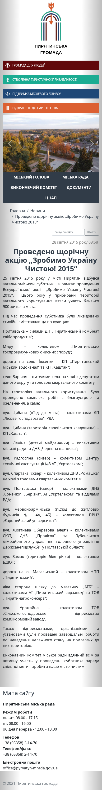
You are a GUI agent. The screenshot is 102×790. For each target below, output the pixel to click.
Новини (37, 210)
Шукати (91, 232)
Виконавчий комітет (33, 187)
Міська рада (75, 177)
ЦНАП (51, 198)
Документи (79, 187)
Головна (17, 210)
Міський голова (31, 177)
